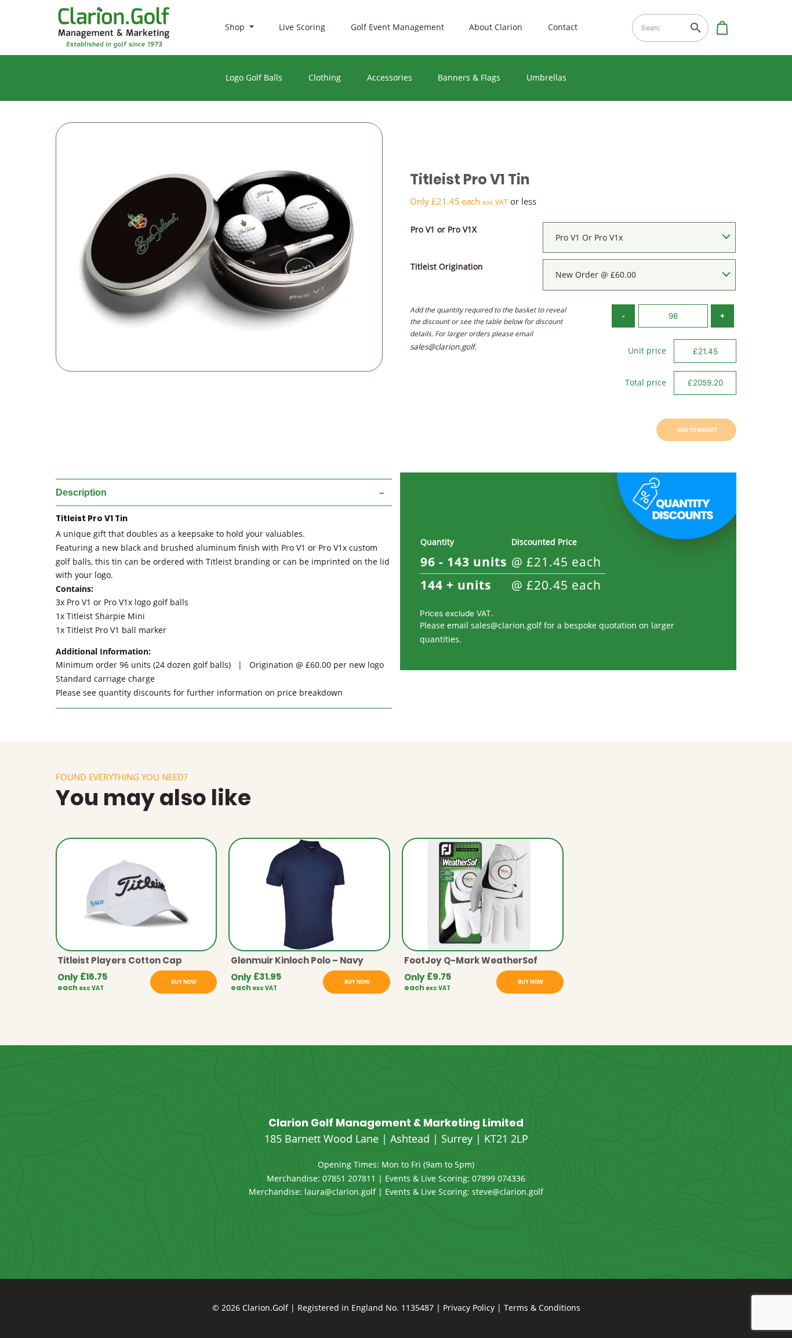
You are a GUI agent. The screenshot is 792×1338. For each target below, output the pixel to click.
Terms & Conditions (542, 1308)
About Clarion (495, 27)
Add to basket (697, 430)
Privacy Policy (469, 1308)
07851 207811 (349, 1178)
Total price (645, 382)
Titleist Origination (446, 266)
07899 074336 (498, 1178)
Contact (562, 27)
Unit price (647, 351)
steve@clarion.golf (507, 1192)
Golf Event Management (397, 27)
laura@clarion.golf (340, 1192)
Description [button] (81, 492)
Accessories (389, 77)
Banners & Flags (469, 77)
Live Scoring (302, 27)
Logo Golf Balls (254, 77)
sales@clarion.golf (442, 346)
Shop (236, 27)
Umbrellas (546, 77)
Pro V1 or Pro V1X (443, 229)
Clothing (324, 77)
